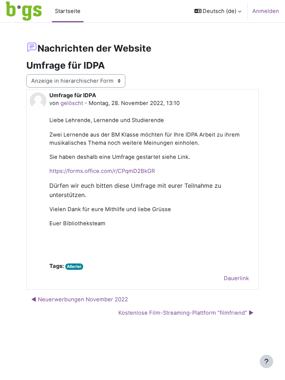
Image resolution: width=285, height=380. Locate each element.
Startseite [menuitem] (68, 11)
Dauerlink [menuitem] (236, 278)
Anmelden (265, 11)
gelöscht (71, 103)
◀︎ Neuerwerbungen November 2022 (79, 299)
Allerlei (74, 266)
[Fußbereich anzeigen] (266, 361)
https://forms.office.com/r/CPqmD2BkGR (102, 171)
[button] (218, 11)
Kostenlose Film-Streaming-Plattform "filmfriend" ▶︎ (186, 312)
